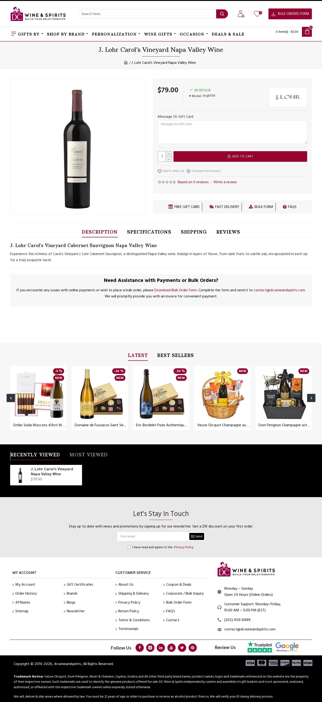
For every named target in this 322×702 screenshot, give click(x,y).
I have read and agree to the (163, 547)
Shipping (194, 233)
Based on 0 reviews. (193, 182)
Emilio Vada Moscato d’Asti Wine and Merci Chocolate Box (39, 425)
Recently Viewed (35, 455)
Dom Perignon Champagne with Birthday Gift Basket (284, 425)
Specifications (149, 233)
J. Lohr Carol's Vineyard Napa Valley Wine (52, 471)
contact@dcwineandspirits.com (279, 290)
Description (100, 233)
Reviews (228, 233)
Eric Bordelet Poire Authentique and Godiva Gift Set (162, 425)
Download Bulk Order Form (175, 290)
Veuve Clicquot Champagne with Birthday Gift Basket (223, 425)
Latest (138, 356)
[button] (11, 398)
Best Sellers (175, 356)
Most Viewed (89, 455)
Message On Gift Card (175, 116)
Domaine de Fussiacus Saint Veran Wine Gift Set (101, 425)
